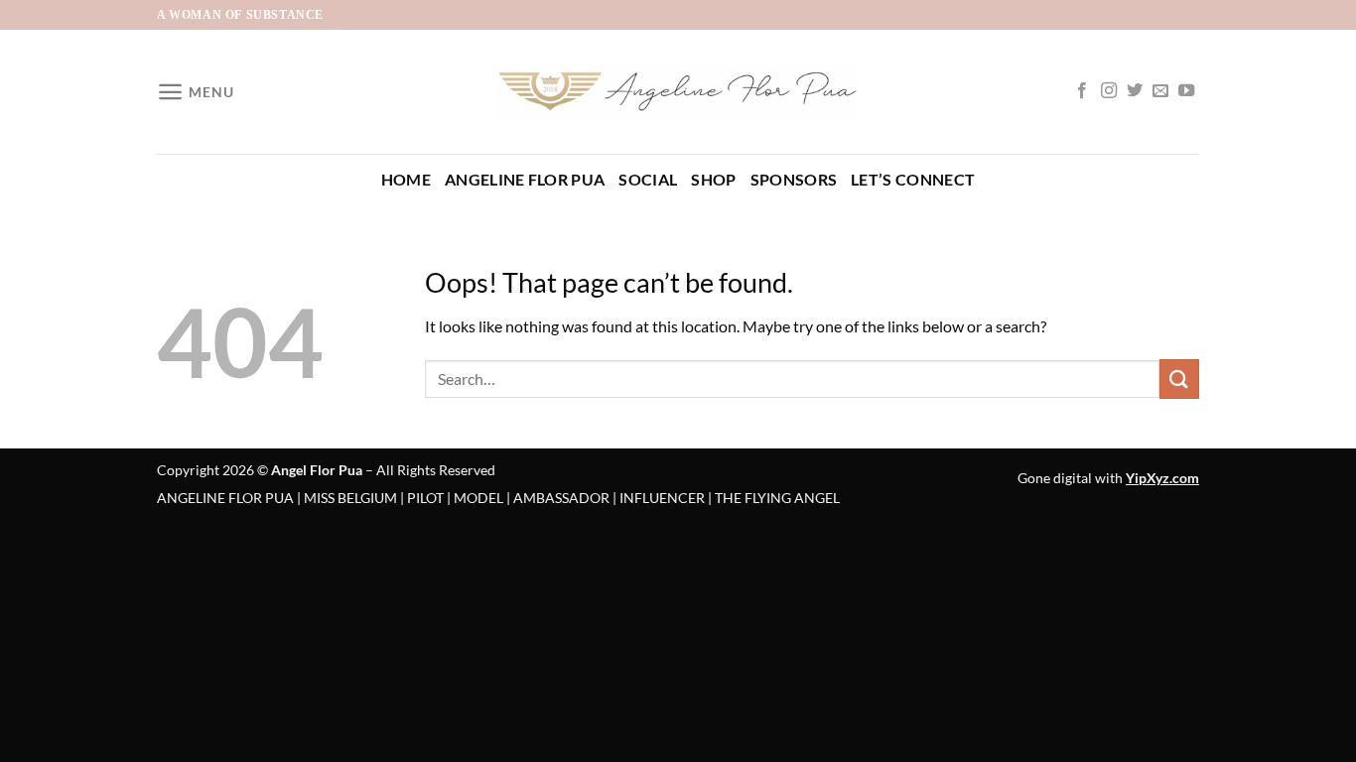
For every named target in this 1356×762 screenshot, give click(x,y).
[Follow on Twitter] (1135, 91)
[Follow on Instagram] (1109, 91)
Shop (713, 179)
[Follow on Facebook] (1082, 91)
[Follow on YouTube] (1186, 91)
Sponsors (794, 179)
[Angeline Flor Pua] (678, 92)
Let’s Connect (913, 179)
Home (406, 179)
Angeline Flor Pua (525, 179)
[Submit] (1179, 378)
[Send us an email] (1160, 91)
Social (647, 179)
